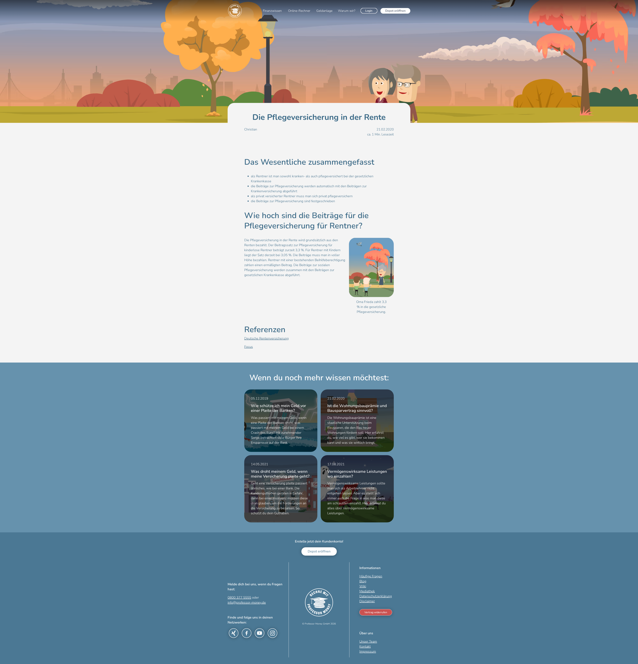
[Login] (369, 11)
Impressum (367, 651)
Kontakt (365, 646)
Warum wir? (346, 11)
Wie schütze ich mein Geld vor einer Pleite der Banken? (278, 408)
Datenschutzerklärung (375, 596)
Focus (248, 346)
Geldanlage (324, 11)
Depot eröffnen (319, 551)
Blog (362, 581)
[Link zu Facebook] (246, 633)
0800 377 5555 (239, 597)
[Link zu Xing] (233, 633)
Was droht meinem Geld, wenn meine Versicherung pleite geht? (280, 474)
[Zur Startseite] (235, 10)
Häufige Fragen (370, 576)
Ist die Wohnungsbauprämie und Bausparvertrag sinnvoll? (357, 408)
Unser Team (368, 641)
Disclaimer (367, 601)
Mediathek (367, 591)
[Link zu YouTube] (259, 633)
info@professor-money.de (247, 602)
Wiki (362, 586)
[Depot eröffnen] (395, 11)
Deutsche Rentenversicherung (266, 338)
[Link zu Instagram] (272, 633)
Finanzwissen (272, 11)
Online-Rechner (299, 11)
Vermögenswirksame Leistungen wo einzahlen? (357, 474)
